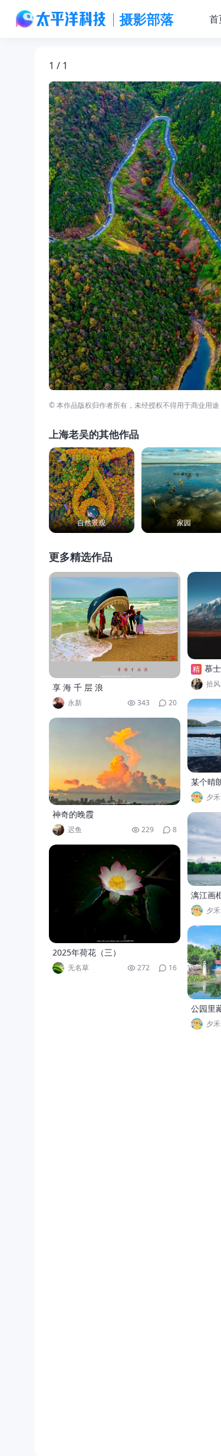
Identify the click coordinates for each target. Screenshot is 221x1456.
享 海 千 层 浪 (77, 687)
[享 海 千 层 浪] (115, 625)
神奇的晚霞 (73, 814)
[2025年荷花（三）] (115, 894)
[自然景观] (91, 490)
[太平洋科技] (61, 19)
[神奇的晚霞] (115, 761)
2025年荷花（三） (86, 952)
